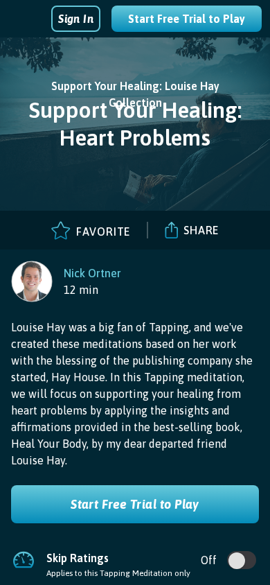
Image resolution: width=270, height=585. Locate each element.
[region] (66, 281)
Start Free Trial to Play (186, 18)
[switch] (237, 560)
